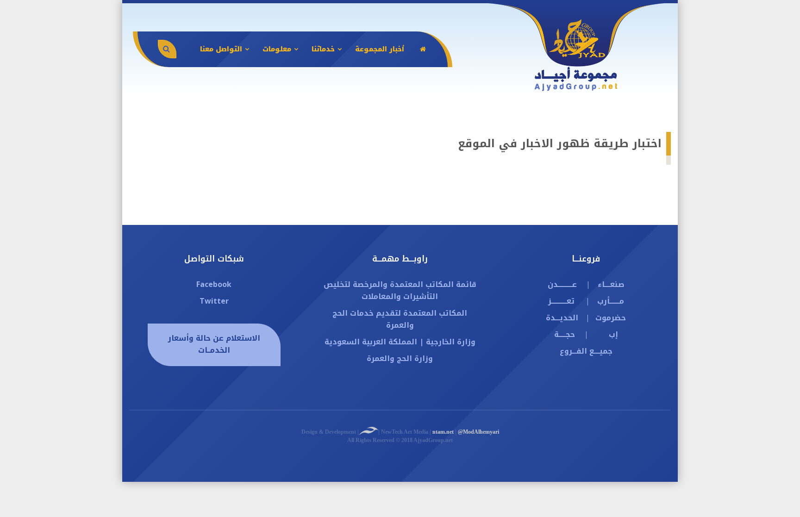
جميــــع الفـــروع (586, 351)
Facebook (213, 284)
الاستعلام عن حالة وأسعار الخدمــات (214, 344)
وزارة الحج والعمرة (400, 358)
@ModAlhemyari (478, 432)
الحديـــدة (562, 318)
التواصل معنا (221, 49)
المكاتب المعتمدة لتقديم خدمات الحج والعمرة (399, 319)
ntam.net (443, 432)
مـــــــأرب (610, 301)
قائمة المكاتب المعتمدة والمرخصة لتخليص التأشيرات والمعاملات (400, 290)
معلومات (276, 49)
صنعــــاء (611, 284)
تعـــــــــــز (561, 301)
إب (613, 334)
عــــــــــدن (562, 284)
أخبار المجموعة (379, 49)
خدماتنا (323, 49)
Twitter (214, 301)
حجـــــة (564, 334)
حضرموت (610, 318)
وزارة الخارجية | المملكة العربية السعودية (400, 342)
